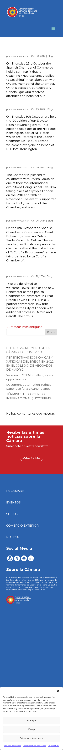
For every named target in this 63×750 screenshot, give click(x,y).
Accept (31, 720)
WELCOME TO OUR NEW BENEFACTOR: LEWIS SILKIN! (25, 272)
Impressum (53, 745)
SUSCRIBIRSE (31, 457)
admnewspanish (20, 56)
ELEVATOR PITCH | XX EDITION (27, 106)
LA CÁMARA (15, 491)
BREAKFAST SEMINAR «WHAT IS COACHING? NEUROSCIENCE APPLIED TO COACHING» (28, 50)
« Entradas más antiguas (24, 327)
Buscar (51, 332)
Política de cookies (12, 745)
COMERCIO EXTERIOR (22, 525)
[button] (58, 690)
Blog (50, 56)
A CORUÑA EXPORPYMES (23, 217)
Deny (31, 729)
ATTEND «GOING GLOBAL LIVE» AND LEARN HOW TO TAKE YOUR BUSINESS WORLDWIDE (30, 162)
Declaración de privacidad (34, 745)
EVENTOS (13, 502)
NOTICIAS (13, 537)
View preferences (31, 738)
